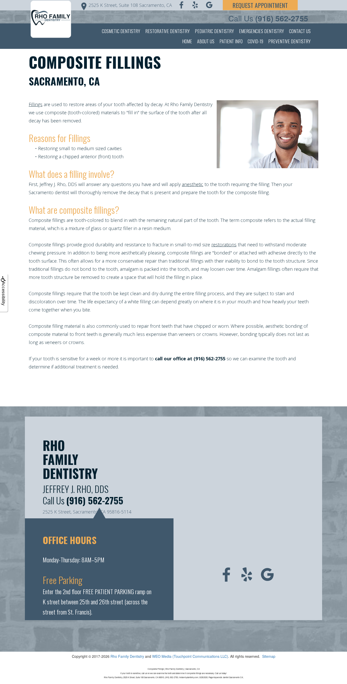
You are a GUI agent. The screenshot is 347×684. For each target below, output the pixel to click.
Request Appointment (260, 5)
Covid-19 (255, 41)
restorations (223, 244)
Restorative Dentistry (167, 31)
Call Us (268, 18)
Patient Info (231, 41)
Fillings (35, 104)
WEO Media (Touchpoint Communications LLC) (190, 656)
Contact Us (300, 31)
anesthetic (192, 184)
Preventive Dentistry (289, 41)
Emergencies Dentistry (261, 31)
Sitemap (268, 656)
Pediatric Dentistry (214, 31)
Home (187, 41)
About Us (205, 41)
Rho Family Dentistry (127, 656)
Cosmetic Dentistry (121, 31)
